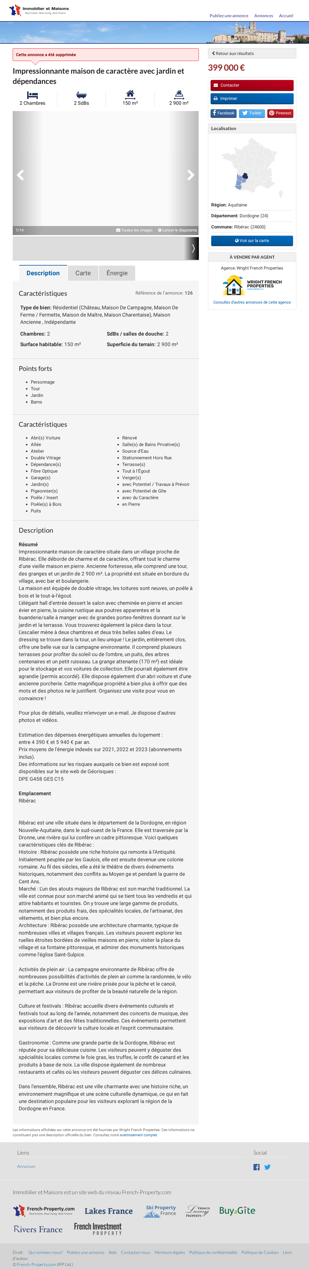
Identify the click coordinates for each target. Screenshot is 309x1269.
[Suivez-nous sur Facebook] (256, 1166)
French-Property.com (36, 1264)
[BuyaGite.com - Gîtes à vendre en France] (240, 1207)
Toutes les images (136, 230)
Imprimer (228, 98)
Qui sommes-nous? (45, 1252)
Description (43, 273)
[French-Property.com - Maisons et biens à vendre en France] (47, 1207)
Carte (83, 273)
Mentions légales (169, 1252)
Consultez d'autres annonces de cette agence (252, 302)
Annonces (263, 15)
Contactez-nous (135, 1252)
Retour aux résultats (234, 53)
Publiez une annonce (229, 15)
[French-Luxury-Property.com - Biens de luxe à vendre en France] (200, 1207)
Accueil (286, 15)
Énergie (117, 273)
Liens (287, 1252)
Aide (113, 1252)
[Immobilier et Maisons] (38, 11)
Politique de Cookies (260, 1252)
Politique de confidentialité (213, 1252)
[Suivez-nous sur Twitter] (267, 1166)
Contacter (229, 85)
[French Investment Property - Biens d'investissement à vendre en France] (101, 1226)
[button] (28, 173)
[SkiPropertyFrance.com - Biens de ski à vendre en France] (162, 1207)
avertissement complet (138, 1135)
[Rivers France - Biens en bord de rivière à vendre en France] (41, 1226)
